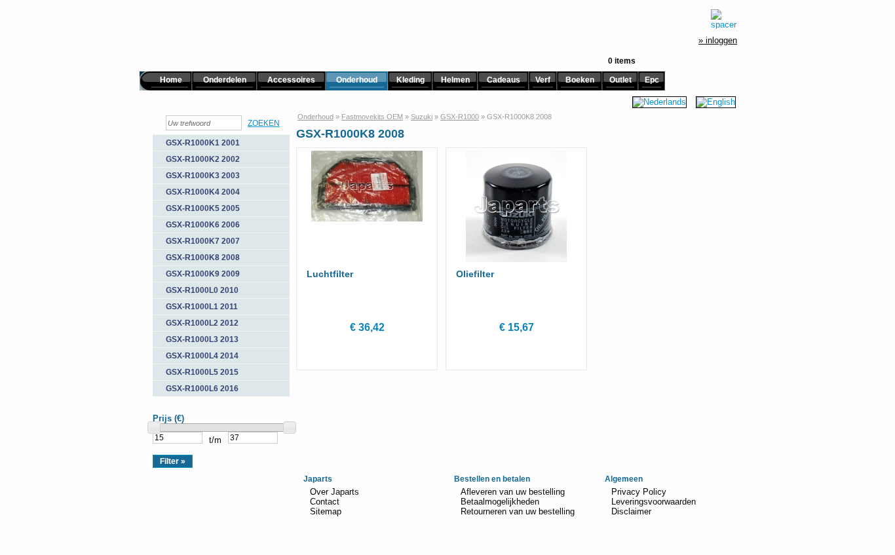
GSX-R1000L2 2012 (202, 323)
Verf (542, 80)
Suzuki (421, 117)
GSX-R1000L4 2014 (202, 355)
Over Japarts (334, 492)
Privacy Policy (638, 492)
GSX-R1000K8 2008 (203, 257)
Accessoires (291, 80)
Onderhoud (356, 80)
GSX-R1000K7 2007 (203, 241)
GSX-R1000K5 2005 (203, 208)
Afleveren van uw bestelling (513, 492)
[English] (716, 102)
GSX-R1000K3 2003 (203, 175)
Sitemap (325, 511)
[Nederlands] (659, 102)
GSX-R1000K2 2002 (203, 159)
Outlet (620, 80)
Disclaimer (631, 511)
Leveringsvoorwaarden (653, 502)
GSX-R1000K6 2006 (203, 224)
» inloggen (717, 40)
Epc (652, 80)
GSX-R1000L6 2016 (202, 388)
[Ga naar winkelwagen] (724, 19)
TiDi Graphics (219, 515)
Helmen (455, 80)
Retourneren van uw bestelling (518, 511)
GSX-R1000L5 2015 (202, 372)
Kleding (410, 80)
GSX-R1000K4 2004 (203, 192)
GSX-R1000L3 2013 (202, 339)
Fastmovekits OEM (372, 117)
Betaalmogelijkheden (500, 502)
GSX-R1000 (459, 117)
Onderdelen (224, 80)
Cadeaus (503, 80)
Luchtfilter (330, 274)
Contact (324, 502)
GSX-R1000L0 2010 (202, 290)
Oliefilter (475, 274)
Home (171, 80)
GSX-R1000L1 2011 (202, 306)
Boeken (579, 80)
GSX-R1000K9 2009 (203, 273)
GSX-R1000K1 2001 (203, 142)
